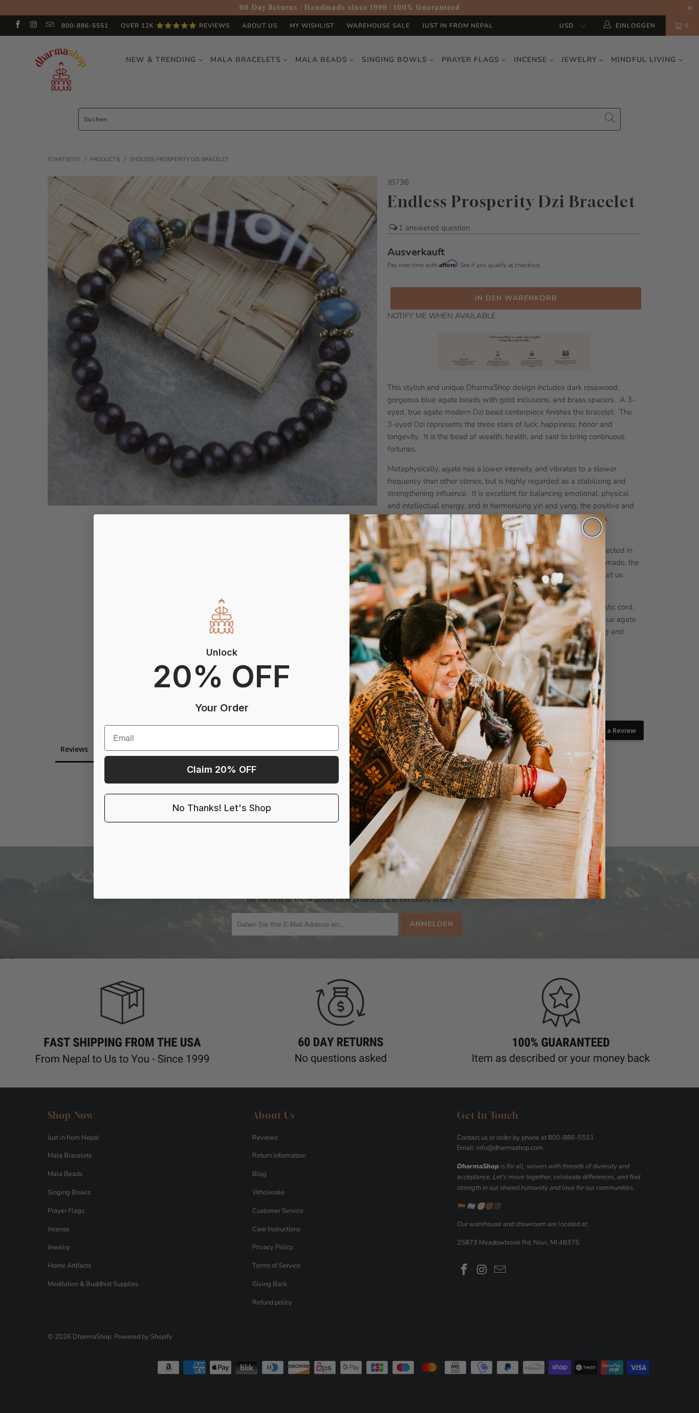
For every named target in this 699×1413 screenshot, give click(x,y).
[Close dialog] (592, 527)
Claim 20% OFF (221, 769)
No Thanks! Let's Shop (221, 807)
